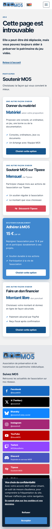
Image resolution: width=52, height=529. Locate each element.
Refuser (26, 512)
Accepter (26, 520)
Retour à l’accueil (12, 62)
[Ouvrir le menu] (46, 5)
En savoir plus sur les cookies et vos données (24, 502)
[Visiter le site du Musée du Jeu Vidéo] (28, 4)
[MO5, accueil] (13, 4)
